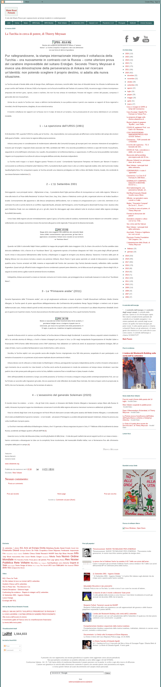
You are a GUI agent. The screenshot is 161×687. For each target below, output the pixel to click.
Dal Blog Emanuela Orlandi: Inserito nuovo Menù (137, 194)
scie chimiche (64, 563)
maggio (130, 98)
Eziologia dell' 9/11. (9, 601)
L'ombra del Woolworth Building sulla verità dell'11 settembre (114, 614)
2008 (127, 291)
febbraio (130, 249)
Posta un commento (15, 483)
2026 (127, 54)
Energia (22, 550)
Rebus (62, 560)
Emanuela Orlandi (11, 550)
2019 (127, 256)
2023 (127, 63)
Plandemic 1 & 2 (108, 23)
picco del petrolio (40, 560)
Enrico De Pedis (32, 550)
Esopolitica (43, 550)
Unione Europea (146, 23)
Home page (61, 494)
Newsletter (46, 556)
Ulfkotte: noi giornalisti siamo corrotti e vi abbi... (137, 199)
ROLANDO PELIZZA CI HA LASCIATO (98, 586)
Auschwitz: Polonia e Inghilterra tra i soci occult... (138, 233)
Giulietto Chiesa (29, 553)
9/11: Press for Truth (10, 578)
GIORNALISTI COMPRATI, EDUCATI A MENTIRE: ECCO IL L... (137, 183)
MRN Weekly (48, 23)
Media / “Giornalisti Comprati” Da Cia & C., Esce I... (137, 204)
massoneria (16, 557)
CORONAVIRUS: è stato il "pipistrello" (136, 172)
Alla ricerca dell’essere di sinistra (15, 617)
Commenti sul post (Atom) (65, 500)
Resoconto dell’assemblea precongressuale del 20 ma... (138, 156)
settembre (131, 85)
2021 (127, 69)
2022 (127, 66)
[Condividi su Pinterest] (53, 469)
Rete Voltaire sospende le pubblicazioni (137, 405)
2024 (127, 60)
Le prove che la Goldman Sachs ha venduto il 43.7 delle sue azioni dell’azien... (121, 561)
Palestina (20, 560)
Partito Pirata (28, 560)
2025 (127, 57)
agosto (130, 88)
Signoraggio (11, 565)
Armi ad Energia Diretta (35, 548)
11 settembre (7, 548)
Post (7, 646)
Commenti (9, 650)
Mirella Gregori (36, 557)
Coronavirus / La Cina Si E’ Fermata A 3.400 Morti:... (137, 177)
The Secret (44, 565)
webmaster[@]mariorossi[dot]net (80, 682)
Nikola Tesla (55, 556)
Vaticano (60, 565)
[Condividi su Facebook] (50, 469)
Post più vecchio (110, 494)
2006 (127, 297)
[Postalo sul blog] (46, 469)
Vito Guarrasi (69, 565)
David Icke (75, 548)
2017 (127, 262)
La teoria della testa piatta (12, 622)
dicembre (130, 75)
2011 (127, 281)
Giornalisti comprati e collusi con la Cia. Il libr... (137, 220)
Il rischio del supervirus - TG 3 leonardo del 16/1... (138, 146)
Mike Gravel (25, 556)
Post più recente (13, 494)
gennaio (130, 252)
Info (76, 553)
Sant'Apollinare (52, 563)
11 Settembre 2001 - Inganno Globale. (16, 595)
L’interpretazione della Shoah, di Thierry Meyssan (138, 244)
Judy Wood (7, 557)
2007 (127, 294)
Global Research (41, 553)
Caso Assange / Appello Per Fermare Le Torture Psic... (137, 113)
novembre (131, 79)
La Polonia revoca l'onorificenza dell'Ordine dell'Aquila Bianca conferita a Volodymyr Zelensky (138, 418)
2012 (127, 278)
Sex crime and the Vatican (136, 224)
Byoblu (56, 548)
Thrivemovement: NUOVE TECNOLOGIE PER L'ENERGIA (114, 549)
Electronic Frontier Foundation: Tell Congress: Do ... (138, 238)
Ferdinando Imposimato (70, 550)
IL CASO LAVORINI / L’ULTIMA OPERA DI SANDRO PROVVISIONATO (29, 614)
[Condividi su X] (48, 469)
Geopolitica (9, 553)
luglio (129, 91)
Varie (54, 565)
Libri (8, 23)
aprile (129, 101)
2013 (127, 275)
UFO (50, 565)
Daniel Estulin (65, 548)
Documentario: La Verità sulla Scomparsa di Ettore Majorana (106, 634)
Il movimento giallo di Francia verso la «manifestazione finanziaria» (27, 620)
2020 (127, 73)
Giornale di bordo (10, 459)
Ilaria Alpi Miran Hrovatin (64, 553)
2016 (127, 265)
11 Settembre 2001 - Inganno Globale (106, 574)
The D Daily (36, 565)
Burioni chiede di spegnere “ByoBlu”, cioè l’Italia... (136, 123)
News (26, 23)
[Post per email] (37, 469)
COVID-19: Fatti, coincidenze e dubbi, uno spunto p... (138, 151)
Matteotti (133, 23)
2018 (127, 259)
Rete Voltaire (62, 23)
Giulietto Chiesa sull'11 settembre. (15, 584)
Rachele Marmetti (10, 456)
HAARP (51, 553)
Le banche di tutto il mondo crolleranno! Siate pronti (111, 593)
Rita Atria (34, 563)
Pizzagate (121, 23)
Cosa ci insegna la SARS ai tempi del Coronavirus (137, 108)
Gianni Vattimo (18, 553)
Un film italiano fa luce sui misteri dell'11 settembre (21, 581)
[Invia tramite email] (43, 469)
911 (21, 548)
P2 (15, 560)
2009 (127, 287)
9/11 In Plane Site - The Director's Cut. (17, 587)
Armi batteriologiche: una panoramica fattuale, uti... (137, 189)
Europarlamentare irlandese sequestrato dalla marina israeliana (106, 626)
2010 (127, 284)
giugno (130, 94)
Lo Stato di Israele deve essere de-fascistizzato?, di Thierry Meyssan (135, 425)
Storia (17, 565)
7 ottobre (16, 548)
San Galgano (42, 563)
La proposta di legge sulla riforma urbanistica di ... (136, 118)
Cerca (17, 23)
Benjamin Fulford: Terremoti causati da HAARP (101, 605)
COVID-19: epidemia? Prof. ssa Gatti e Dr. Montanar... (138, 128)
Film (4, 553)
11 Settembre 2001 (77, 23)
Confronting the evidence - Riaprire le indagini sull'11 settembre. (26, 592)
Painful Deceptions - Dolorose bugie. (16, 590)
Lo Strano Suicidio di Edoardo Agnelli (106, 641)
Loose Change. (8, 598)
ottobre (130, 82)
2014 (127, 272)
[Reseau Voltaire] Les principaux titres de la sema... (138, 161)
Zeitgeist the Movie (18, 568)
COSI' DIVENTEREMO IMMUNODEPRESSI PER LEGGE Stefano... (137, 134)
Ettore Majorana (54, 550)
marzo (129, 104)
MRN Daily (36, 23)
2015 (127, 268)
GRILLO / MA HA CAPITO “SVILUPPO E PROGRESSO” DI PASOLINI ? (29, 611)
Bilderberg (50, 548)
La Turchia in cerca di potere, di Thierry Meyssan (138, 209)
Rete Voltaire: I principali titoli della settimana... (137, 166)
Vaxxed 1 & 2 (93, 23)
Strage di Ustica (26, 565)
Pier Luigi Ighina (53, 560)
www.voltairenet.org (12, 464)
